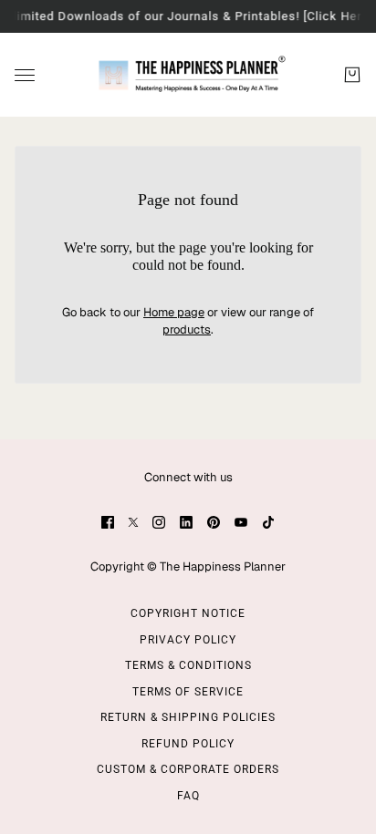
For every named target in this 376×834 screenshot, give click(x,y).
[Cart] (352, 75)
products (186, 329)
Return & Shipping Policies (188, 717)
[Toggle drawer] (25, 74)
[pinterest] (214, 522)
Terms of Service (188, 691)
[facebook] (108, 522)
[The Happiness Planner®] (188, 74)
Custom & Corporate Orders (188, 769)
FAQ (188, 795)
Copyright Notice (188, 613)
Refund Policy (188, 743)
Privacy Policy (188, 639)
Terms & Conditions (188, 665)
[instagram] (159, 522)
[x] (133, 522)
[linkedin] (186, 522)
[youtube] (241, 522)
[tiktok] (268, 522)
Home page (173, 312)
